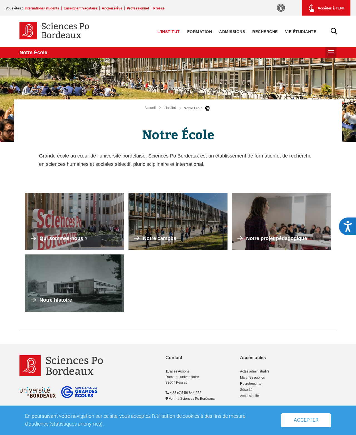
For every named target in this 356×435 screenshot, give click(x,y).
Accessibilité (249, 396)
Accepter (306, 420)
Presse (159, 8)
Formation (199, 31)
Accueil (150, 108)
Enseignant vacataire (80, 8)
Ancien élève (112, 8)
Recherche (265, 31)
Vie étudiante (301, 31)
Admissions (232, 31)
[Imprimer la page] (207, 108)
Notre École (33, 52)
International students (42, 8)
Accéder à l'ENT (331, 8)
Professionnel (138, 8)
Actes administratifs (254, 371)
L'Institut (168, 31)
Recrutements (250, 384)
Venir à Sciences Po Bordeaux (191, 399)
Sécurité (246, 390)
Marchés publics (252, 377)
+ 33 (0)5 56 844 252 (185, 393)
